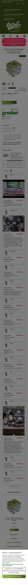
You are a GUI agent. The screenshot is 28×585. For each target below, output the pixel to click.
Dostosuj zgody (14, 572)
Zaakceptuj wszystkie (14, 576)
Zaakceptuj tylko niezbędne (14, 568)
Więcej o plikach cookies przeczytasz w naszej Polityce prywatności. (12, 564)
